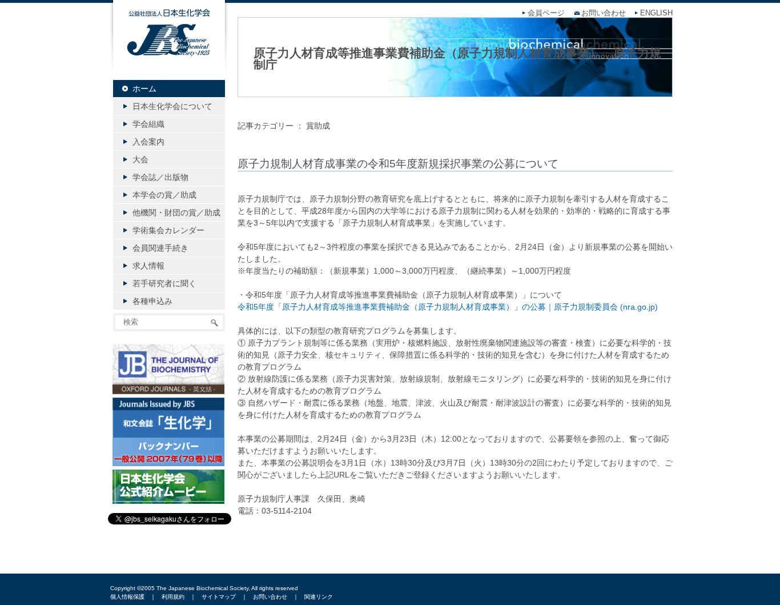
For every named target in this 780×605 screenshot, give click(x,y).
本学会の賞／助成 (164, 194)
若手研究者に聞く (164, 283)
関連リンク (318, 597)
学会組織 (148, 124)
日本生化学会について (172, 106)
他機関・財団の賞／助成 (176, 212)
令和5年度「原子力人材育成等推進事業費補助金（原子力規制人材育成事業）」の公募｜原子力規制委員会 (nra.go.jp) (448, 306)
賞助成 (318, 125)
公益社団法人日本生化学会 (169, 47)
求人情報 (148, 265)
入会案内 (148, 141)
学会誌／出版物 (160, 177)
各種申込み (152, 301)
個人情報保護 (127, 597)
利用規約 (173, 597)
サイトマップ (219, 597)
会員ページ (546, 13)
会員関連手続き (160, 248)
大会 (140, 159)
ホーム (144, 88)
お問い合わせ (603, 13)
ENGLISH (656, 13)
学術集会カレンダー (168, 230)
